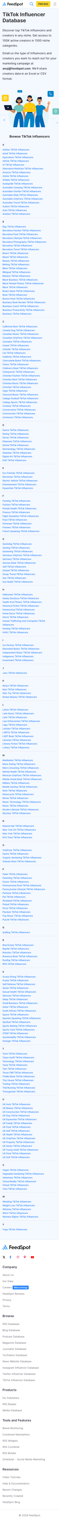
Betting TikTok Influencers (16, 264)
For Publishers (11, 1397)
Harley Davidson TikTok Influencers (21, 598)
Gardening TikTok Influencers (18, 551)
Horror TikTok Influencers (15, 617)
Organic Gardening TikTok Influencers (22, 857)
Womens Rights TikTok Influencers (20, 1216)
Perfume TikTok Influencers (17, 893)
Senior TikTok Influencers (15, 988)
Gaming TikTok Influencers (16, 547)
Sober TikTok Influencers (15, 1007)
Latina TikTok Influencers (15, 709)
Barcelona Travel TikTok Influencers (21, 249)
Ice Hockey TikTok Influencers (18, 645)
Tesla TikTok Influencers (15, 1065)
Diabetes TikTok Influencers (17, 452)
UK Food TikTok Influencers (17, 1127)
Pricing (43, 4)
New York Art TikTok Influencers (19, 829)
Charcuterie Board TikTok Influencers (22, 360)
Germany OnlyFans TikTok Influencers (22, 555)
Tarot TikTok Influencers (15, 1053)
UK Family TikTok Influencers (17, 1123)
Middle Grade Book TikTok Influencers (22, 779)
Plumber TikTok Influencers (17, 912)
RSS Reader (9, 1404)
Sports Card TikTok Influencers (19, 1029)
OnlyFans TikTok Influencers (17, 850)
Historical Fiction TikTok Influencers (21, 605)
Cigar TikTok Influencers (15, 390)
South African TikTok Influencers (19, 1010)
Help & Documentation (16, 1483)
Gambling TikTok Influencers (17, 544)
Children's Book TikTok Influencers (20, 368)
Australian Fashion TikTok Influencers (22, 191)
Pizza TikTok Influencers (15, 908)
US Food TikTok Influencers (17, 1153)
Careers (15, 1287)
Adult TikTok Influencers (15, 153)
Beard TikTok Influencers (15, 257)
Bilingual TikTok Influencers (17, 272)
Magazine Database (14, 1342)
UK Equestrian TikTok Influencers (20, 1119)
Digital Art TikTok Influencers (17, 456)
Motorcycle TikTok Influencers (18, 794)
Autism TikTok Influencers (16, 206)
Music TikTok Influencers (15, 805)
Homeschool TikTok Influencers (19, 609)
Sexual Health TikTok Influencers (19, 991)
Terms (6, 1306)
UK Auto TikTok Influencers (17, 1104)
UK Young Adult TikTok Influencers (20, 1149)
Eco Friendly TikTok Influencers (19, 473)
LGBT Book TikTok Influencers (18, 736)
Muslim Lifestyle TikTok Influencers (21, 809)
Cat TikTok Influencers (14, 353)
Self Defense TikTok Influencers (19, 984)
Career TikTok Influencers (16, 345)
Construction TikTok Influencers (19, 413)
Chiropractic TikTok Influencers (19, 371)
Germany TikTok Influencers (17, 559)
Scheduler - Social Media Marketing (24, 1459)
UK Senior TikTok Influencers (17, 1146)
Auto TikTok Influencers (15, 210)
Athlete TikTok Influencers (16, 179)
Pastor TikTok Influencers (16, 881)
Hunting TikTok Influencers (16, 628)
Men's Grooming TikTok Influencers (21, 767)
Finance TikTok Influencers (16, 512)
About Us (8, 1275)
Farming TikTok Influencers (16, 500)
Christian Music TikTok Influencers (20, 383)
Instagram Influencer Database (21, 1367)
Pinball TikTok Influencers (16, 904)
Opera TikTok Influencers (15, 853)
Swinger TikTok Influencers (17, 1041)
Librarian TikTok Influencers (17, 740)
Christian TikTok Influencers (17, 387)
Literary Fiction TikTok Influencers (20, 743)
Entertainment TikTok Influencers (19, 484)
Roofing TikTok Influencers (16, 960)
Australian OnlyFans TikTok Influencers (23, 198)
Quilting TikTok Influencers (16, 932)
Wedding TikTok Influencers (17, 1201)
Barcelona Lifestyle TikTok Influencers (22, 238)
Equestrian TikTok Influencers (18, 488)
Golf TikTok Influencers (14, 566)
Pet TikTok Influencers (14, 896)
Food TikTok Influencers (15, 519)
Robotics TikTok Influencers (17, 952)
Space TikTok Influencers (16, 1014)
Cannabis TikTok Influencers (17, 341)
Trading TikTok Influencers (16, 1083)
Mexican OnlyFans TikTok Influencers (22, 775)
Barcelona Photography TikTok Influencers (24, 241)
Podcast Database (13, 1336)
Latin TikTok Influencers (15, 717)
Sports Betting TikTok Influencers (20, 1025)
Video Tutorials (11, 1477)
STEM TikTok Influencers (15, 1033)
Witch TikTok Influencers (15, 1213)
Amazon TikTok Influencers (17, 172)
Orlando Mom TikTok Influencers (19, 861)
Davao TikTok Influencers (16, 437)
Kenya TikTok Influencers (15, 685)
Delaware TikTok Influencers (17, 441)
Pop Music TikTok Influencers (18, 915)
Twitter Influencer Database (19, 1373)
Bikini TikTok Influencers (15, 268)
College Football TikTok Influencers (20, 398)
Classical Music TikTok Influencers (20, 394)
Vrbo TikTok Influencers (15, 1188)
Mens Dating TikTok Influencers (19, 764)
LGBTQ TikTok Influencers (16, 732)
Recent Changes (12, 1489)
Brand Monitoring (13, 1428)
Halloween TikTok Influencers (18, 594)
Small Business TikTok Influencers (20, 1003)
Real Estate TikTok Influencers (18, 945)
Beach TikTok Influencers (15, 253)
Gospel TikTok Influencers (16, 570)
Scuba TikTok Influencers (16, 980)
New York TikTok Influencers (17, 833)
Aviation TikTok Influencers (16, 213)
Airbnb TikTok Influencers (16, 161)
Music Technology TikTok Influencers (22, 802)
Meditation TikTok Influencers (18, 760)
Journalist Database (14, 1348)
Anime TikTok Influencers (15, 176)
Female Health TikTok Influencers (20, 508)
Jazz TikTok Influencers (15, 673)
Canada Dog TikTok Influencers (19, 330)
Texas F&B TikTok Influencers (18, 1072)
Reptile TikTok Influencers (16, 948)
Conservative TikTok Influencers (19, 409)
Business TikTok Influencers (17, 313)
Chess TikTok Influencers (16, 364)
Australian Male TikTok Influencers (20, 195)
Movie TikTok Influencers (15, 798)
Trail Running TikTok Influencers (19, 1087)
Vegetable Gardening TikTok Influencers (23, 1173)
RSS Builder (9, 1453)
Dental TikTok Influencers (16, 445)
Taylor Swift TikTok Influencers (18, 1057)
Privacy (7, 1300)
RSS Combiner (11, 1446)
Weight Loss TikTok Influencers (19, 1205)
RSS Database (11, 1324)
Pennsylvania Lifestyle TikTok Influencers (24, 889)
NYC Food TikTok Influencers (17, 837)
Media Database (12, 1410)
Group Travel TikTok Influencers (19, 574)
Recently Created (13, 1495)
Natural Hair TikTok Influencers (18, 826)
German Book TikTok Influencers (19, 562)
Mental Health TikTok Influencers (19, 771)
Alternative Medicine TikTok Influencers (23, 168)
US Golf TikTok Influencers (16, 1157)
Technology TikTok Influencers (18, 1061)
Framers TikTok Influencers (17, 527)
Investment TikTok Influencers (18, 660)
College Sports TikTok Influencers (20, 402)
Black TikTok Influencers (15, 287)
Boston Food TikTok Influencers (19, 298)
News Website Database (17, 1361)
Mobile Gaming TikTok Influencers (20, 786)
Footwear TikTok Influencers (17, 523)
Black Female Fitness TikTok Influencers (23, 283)
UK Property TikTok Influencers (19, 1142)
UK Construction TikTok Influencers (21, 1111)
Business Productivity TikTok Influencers (24, 310)
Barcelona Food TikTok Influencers (20, 234)
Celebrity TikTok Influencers (17, 356)
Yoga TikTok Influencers (15, 1229)
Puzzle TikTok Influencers (16, 919)
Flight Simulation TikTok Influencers (21, 516)
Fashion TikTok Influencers (16, 504)
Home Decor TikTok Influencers (19, 613)
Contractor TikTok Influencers (18, 417)
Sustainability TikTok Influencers (19, 1037)
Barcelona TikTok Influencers (17, 245)
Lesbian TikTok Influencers (16, 728)
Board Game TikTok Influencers (19, 291)
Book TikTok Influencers (15, 294)
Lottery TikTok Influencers (16, 747)
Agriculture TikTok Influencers (18, 157)
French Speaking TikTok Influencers (21, 531)
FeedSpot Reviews (13, 1293)
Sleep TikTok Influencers (15, 999)
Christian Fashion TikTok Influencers (21, 375)
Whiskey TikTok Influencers (17, 1209)
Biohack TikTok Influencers (16, 276)
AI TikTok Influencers (13, 164)
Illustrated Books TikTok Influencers (21, 648)
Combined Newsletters (16, 1434)
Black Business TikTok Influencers (20, 279)
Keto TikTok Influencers (15, 689)
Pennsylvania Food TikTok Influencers (22, 885)
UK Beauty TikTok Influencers (18, 1108)
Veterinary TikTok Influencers (18, 1177)
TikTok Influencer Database (19, 1380)
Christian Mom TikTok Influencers (20, 379)
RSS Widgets (10, 1440)
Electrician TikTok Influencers (18, 476)
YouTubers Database (15, 1355)
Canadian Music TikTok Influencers (21, 334)
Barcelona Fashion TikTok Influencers (22, 230)
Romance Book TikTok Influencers (20, 956)
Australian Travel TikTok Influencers (21, 202)
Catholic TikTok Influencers (16, 349)
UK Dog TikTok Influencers (16, 1115)
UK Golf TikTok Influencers (16, 1130)
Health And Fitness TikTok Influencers (22, 602)
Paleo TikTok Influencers (15, 874)
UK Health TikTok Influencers (17, 1134)
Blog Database (11, 1330)
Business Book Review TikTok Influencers (24, 302)
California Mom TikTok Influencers (20, 326)
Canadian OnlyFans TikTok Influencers (22, 337)
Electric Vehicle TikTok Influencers (20, 480)
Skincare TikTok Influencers (17, 995)
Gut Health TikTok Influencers (18, 581)
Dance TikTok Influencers (16, 430)
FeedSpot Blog (11, 1502)
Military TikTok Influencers (16, 783)
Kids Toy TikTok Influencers (17, 693)
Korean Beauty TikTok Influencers (20, 697)
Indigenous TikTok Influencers (18, 656)
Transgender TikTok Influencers (19, 1091)
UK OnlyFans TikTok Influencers (19, 1138)
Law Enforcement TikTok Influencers (21, 721)
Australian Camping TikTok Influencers (22, 187)
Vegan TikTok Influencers (16, 1170)
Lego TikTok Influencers (15, 724)
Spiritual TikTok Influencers (16, 1022)
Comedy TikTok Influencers (17, 405)
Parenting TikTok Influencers (17, 878)
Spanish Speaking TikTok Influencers (22, 1018)
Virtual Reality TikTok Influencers (19, 1181)
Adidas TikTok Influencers (16, 149)
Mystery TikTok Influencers (17, 813)
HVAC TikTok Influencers (15, 632)
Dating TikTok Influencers (16, 433)
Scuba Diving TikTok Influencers (19, 976)
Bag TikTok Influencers (14, 226)
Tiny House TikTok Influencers (18, 1080)
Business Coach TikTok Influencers (21, 306)
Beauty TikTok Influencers (16, 260)
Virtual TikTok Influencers (16, 1185)
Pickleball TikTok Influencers (17, 900)
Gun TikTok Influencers (14, 578)
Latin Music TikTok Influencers (18, 713)
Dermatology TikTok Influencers (19, 449)
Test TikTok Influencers (15, 1068)
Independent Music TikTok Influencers (22, 652)
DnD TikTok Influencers (14, 460)
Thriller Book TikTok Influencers (19, 1076)
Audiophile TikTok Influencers (18, 183)
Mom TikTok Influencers (15, 790)
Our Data (8, 1281)
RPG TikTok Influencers (14, 964)
